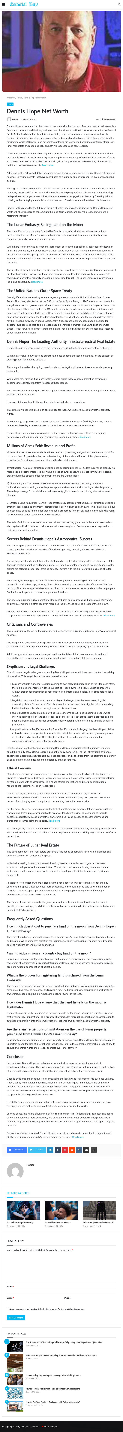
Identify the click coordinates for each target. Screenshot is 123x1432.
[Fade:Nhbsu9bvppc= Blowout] (61, 1210)
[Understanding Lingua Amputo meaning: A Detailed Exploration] (15, 1379)
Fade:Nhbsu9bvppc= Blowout (58, 1222)
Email (10, 1298)
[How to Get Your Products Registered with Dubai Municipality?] (15, 1406)
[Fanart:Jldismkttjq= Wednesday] (23, 1210)
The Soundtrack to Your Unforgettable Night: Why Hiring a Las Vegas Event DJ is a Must (64, 1342)
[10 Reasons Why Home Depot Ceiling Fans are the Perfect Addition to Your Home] (15, 1363)
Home (12, 97)
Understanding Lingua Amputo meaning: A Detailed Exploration (53, 1375)
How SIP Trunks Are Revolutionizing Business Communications (53, 1388)
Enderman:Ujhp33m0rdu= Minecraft (98, 1222)
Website (68, 1298)
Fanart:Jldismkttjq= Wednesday (20, 1222)
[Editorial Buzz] (24, 4)
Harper (15, 119)
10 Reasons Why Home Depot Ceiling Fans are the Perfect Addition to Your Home (61, 1355)
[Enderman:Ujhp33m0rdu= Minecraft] (99, 1210)
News (19, 97)
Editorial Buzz (50, 1426)
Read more (47, 165)
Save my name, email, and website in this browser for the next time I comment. (47, 1309)
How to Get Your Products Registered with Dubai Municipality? (53, 1402)
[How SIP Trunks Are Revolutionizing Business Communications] (15, 1393)
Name (10, 1286)
